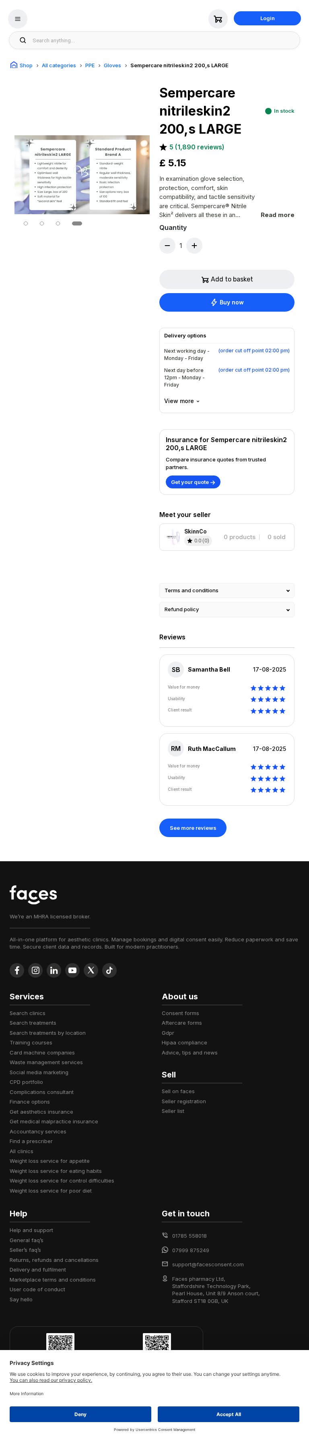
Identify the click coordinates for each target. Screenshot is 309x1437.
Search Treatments (33, 1022)
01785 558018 (189, 1235)
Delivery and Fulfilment (38, 1269)
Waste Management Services (46, 1062)
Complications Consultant (42, 1092)
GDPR (168, 1033)
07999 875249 (190, 1250)
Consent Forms (180, 1013)
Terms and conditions (191, 590)
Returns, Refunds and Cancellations (54, 1260)
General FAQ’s (26, 1240)
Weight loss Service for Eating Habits (56, 1171)
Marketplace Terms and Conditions (53, 1279)
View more (179, 400)
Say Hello (21, 1299)
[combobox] (164, 40)
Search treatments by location (48, 1033)
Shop (26, 65)
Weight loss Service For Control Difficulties (62, 1180)
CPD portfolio (26, 1082)
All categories (59, 65)
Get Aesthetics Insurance (41, 1111)
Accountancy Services (38, 1131)
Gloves (112, 65)
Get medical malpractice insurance (54, 1121)
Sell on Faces (178, 1091)
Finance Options (30, 1101)
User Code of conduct (37, 1289)
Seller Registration (184, 1101)
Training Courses (31, 1042)
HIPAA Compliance (184, 1042)
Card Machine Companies (42, 1052)
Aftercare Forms (182, 1022)
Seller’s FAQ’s (25, 1250)
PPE (90, 65)
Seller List (173, 1111)
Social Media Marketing (39, 1072)
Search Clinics (27, 1013)
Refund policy (182, 609)
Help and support (31, 1230)
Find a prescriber (31, 1141)
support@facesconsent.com (208, 1264)
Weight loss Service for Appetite (50, 1161)
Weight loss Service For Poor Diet (51, 1190)
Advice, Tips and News (190, 1052)
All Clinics (21, 1151)
